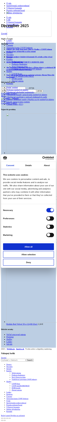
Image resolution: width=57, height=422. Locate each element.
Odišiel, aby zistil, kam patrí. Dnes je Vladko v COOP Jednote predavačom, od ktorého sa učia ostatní (29, 50)
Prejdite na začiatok (18, 416)
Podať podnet (12, 87)
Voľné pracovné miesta (16, 334)
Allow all (28, 246)
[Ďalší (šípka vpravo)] (5, 420)
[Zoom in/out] (10, 418)
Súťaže (9, 344)
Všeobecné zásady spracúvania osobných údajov (26, 95)
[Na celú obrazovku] (7, 418)
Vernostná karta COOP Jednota (19, 48)
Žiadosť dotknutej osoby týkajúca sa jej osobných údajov (30, 99)
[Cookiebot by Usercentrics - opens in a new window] (42, 158)
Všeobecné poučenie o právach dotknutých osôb (26, 97)
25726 (31, 88)
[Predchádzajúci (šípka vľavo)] (2, 420)
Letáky (9, 40)
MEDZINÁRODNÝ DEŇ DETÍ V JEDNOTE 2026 (25, 62)
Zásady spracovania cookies (18, 102)
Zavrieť (4, 33)
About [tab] (47, 165)
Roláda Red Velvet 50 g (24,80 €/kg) (22, 324)
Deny (28, 262)
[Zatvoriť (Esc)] (2, 418)
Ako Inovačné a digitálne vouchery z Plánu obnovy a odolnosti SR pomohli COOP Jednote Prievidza (31, 68)
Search (29, 360)
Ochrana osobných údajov (17, 90)
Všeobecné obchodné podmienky (20, 92)
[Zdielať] (5, 418)
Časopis (9, 45)
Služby (9, 339)
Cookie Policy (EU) (14, 104)
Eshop (3, 101)
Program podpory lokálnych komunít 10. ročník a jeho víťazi (29, 57)
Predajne (10, 43)
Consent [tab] (10, 165)
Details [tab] (28, 165)
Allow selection (28, 254)
